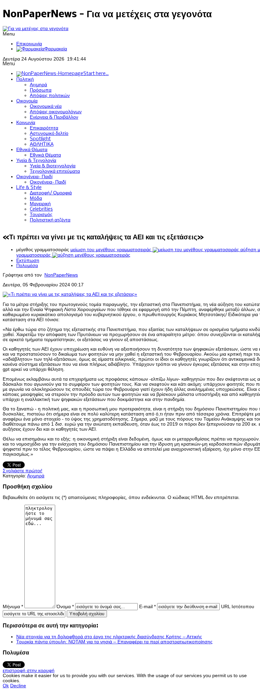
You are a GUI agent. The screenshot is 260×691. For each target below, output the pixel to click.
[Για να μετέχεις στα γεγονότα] (35, 28)
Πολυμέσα (27, 265)
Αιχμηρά (35, 475)
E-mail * (147, 606)
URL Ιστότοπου (237, 606)
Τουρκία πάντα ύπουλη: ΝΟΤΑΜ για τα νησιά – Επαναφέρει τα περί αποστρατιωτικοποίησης (114, 641)
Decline (18, 685)
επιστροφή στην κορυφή (29, 670)
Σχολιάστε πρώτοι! (22, 470)
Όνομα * (65, 606)
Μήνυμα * (13, 606)
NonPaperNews (61, 275)
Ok (6, 685)
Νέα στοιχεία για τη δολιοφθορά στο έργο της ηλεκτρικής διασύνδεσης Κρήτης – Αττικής (109, 636)
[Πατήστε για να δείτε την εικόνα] (70, 294)
